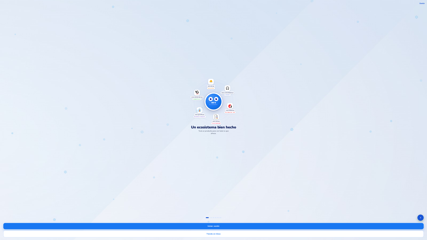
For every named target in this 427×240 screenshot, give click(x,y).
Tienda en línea (213, 234)
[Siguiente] (420, 218)
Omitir (422, 3)
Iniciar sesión (213, 226)
